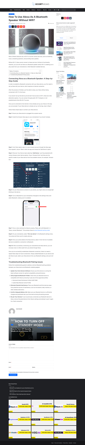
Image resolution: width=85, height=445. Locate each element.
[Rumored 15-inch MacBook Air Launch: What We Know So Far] (59, 44)
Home (11, 9)
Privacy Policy (65, 442)
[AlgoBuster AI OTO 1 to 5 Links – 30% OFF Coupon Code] (20, 419)
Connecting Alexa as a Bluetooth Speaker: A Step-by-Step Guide (25, 73)
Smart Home (11, 14)
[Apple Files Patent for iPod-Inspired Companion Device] (59, 48)
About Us (45, 9)
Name (10, 362)
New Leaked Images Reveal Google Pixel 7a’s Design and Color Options (69, 58)
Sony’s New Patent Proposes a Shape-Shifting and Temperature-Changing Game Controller (71, 95)
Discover (39, 9)
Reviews (33, 9)
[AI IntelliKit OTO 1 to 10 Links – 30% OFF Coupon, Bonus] (42, 406)
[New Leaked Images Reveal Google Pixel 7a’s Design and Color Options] (59, 58)
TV (12, 324)
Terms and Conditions (58, 442)
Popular (61, 37)
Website (33, 367)
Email (10, 367)
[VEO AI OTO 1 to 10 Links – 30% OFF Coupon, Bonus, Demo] (42, 432)
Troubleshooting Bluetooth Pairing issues (20, 74)
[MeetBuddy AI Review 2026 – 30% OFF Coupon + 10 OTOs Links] (65, 432)
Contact (49, 9)
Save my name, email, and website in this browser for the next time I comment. (24, 372)
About (52, 442)
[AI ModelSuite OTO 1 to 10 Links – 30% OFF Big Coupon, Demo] (65, 419)
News (24, 9)
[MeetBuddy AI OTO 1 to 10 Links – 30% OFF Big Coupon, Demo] (42, 419)
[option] (31, 329)
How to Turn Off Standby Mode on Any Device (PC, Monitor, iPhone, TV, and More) (21, 329)
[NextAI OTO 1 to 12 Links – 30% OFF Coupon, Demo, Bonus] (20, 406)
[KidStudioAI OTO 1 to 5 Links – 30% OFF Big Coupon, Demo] (20, 432)
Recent (71, 37)
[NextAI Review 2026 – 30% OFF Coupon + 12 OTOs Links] (65, 406)
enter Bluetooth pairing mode (42, 230)
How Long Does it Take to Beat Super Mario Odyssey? (71, 81)
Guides (28, 9)
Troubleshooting (17, 9)
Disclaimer (70, 442)
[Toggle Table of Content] (39, 71)
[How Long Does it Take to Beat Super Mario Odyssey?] (59, 53)
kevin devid (13, 23)
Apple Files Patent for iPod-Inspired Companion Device (60, 81)
